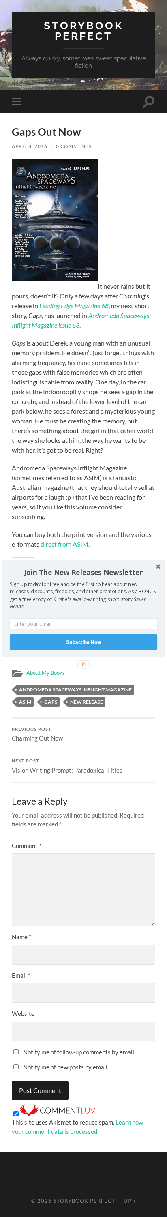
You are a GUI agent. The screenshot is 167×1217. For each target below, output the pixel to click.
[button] (83, 572)
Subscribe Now (83, 641)
